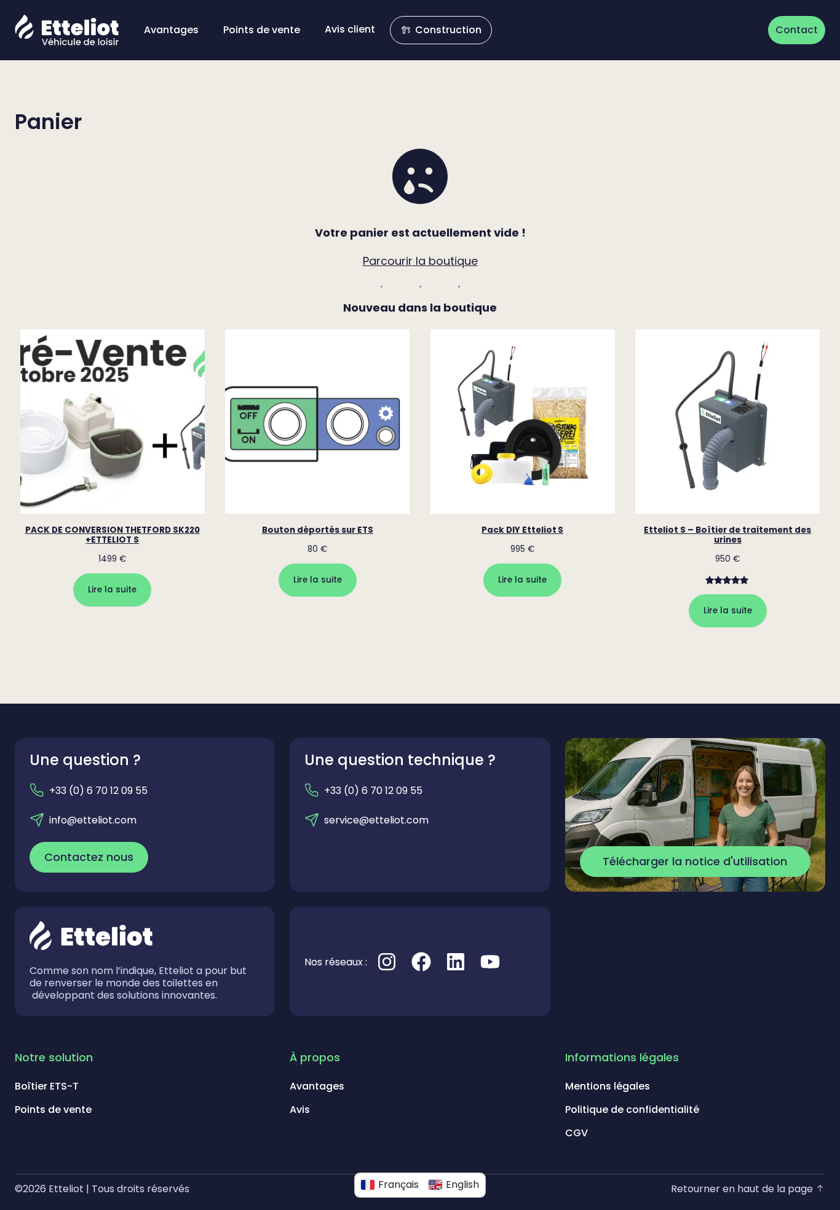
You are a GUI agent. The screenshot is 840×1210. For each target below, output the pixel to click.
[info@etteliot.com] (37, 819)
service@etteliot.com (376, 820)
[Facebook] (421, 962)
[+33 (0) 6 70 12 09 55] (37, 790)
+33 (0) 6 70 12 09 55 (98, 791)
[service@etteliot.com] (311, 819)
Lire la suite (112, 589)
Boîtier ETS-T (47, 1086)
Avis (300, 1109)
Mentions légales (607, 1086)
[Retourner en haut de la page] (820, 1188)
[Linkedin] (456, 962)
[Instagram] (387, 962)
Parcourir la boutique (420, 261)
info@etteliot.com (93, 820)
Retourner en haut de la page (742, 1189)
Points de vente (53, 1109)
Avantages (317, 1086)
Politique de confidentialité (632, 1109)
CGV (576, 1133)
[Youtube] (490, 962)
